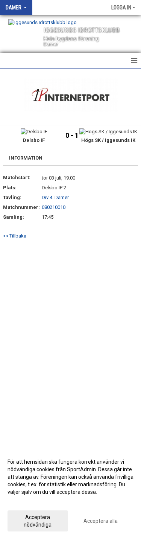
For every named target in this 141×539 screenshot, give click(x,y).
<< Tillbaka (14, 236)
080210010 (53, 207)
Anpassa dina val (28, 502)
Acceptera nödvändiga (38, 521)
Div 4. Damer (55, 197)
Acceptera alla (100, 521)
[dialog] (70, 493)
